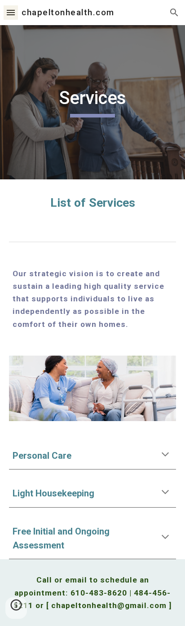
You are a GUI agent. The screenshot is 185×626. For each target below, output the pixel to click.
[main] (92, 102)
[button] (11, 12)
